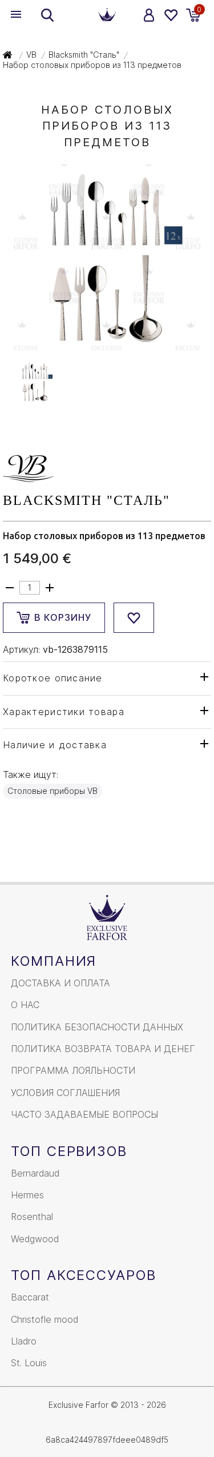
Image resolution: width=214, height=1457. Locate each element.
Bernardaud (35, 1173)
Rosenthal (32, 1216)
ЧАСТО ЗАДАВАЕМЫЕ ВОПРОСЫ (84, 1114)
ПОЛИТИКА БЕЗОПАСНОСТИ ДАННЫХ (97, 1027)
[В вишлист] (134, 618)
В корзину (62, 617)
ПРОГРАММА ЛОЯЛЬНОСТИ (73, 1070)
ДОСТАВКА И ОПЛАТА (60, 983)
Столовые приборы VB (52, 791)
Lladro (24, 1341)
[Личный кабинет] (149, 15)
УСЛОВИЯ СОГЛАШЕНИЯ (65, 1092)
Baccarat (30, 1297)
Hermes (27, 1195)
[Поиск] (47, 15)
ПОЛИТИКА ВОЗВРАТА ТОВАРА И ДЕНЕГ (103, 1048)
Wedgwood (35, 1239)
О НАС (25, 1004)
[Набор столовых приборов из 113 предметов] (107, 345)
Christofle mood (44, 1319)
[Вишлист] (170, 15)
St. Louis (29, 1362)
